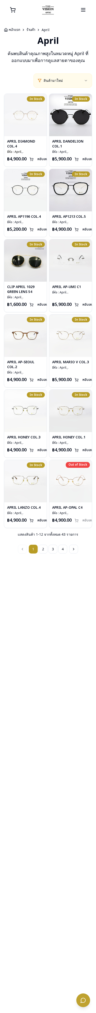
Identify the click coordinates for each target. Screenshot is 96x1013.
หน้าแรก (14, 29)
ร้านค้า (31, 29)
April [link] (45, 29)
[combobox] (66, 80)
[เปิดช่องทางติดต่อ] (83, 1000)
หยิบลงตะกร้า (47, 159)
